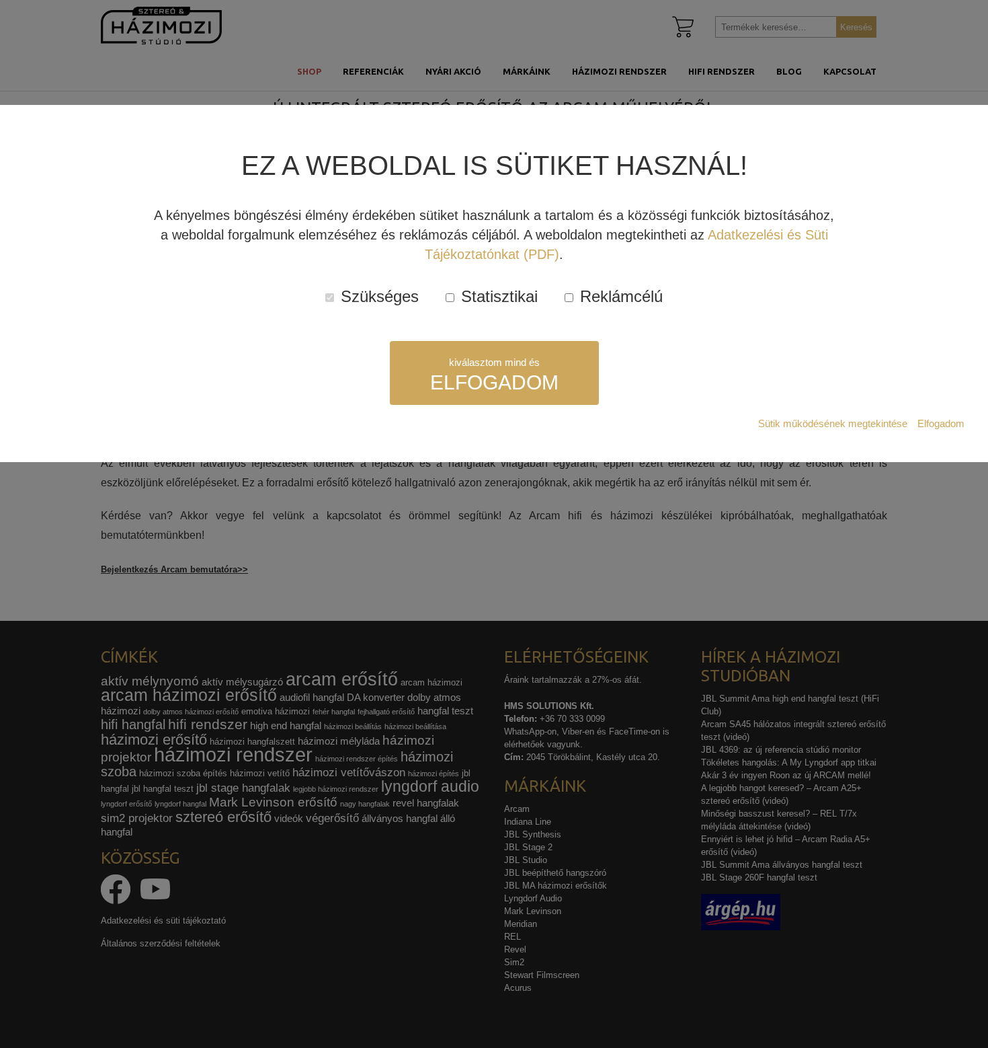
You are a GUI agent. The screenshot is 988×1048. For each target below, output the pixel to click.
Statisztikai (497, 296)
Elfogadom (940, 423)
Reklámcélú (619, 296)
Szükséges (377, 296)
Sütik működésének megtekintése (832, 423)
